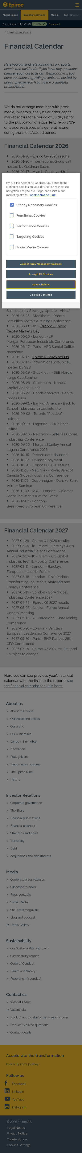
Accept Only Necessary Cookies (41, 263)
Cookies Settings (41, 294)
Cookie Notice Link (42, 195)
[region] (41, 240)
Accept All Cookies (41, 274)
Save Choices (41, 284)
